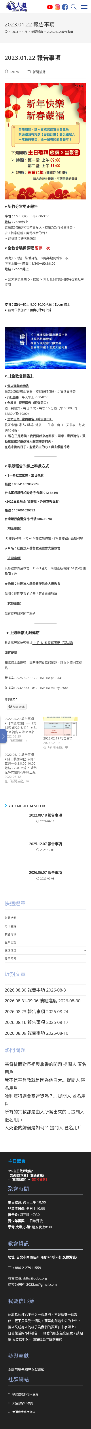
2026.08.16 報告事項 (25, 1022)
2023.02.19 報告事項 (57, 738)
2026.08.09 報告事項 (25, 1033)
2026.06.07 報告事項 (45, 872)
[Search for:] (73, 6)
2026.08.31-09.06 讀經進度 (31, 1001)
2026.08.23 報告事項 (25, 1011)
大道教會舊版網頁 (23, 1412)
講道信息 (11, 950)
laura (14, 72)
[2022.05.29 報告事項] (24, 730)
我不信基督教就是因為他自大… (35, 1080)
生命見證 (11, 942)
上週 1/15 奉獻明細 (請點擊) (52, 642)
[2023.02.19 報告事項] (60, 726)
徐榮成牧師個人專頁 (25, 1394)
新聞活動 (39, 72)
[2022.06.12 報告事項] (24, 767)
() (37, 1175)
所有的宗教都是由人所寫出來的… (37, 1112)
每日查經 (11, 926)
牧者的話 (11, 934)
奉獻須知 (37, 1369)
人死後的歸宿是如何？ (27, 1128)
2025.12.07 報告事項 (45, 843)
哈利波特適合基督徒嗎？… (31, 1096)
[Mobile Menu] (83, 6)
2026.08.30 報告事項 (25, 990)
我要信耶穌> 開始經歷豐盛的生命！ (39, 1339)
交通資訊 (69, 1257)
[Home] (6, 32)
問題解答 (11, 959)
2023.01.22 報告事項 (60, 32)
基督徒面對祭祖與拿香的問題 (33, 1064)
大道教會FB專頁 (22, 1403)
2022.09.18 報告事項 (45, 815)
